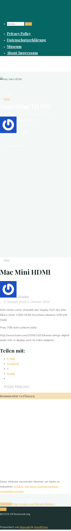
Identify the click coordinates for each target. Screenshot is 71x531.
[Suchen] (28, 24)
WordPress (41, 527)
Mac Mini (23, 386)
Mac (7, 99)
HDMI (10, 386)
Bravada (25, 527)
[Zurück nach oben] (3, 509)
